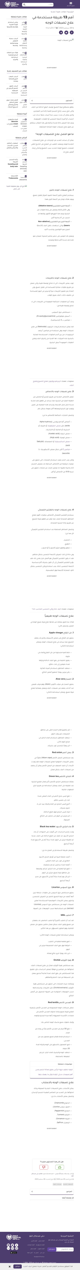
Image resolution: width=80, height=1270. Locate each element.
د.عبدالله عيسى (59, 1174)
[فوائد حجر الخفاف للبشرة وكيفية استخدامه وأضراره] (23, 59)
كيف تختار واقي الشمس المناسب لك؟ (46, 609)
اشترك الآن (52, 1249)
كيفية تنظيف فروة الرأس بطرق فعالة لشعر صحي (54, 1070)
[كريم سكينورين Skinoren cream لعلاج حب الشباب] (23, 125)
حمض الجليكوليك (54, 426)
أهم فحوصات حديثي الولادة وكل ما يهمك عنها (55, 1075)
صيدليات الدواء (57, 1184)
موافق (17, 1266)
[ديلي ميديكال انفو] (12, 4)
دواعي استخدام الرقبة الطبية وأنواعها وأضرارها (12, 25)
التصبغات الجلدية (68, 1184)
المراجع (69, 1192)
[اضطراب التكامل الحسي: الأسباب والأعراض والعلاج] (23, 149)
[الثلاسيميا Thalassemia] (23, 178)
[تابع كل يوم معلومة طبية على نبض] (16, 187)
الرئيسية (70, 12)
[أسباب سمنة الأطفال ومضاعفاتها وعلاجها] (23, 43)
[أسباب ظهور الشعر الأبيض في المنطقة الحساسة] (23, 91)
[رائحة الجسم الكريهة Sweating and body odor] (23, 166)
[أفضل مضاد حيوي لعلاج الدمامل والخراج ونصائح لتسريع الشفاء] (23, 103)
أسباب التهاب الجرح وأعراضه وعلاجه (13, 79)
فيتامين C (66, 450)
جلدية (53, 12)
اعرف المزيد (27, 1266)
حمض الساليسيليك (62, 442)
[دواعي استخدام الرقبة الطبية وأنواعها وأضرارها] (23, 28)
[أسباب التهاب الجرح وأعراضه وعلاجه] (23, 78)
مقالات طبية (61, 12)
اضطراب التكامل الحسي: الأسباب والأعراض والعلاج (12, 146)
